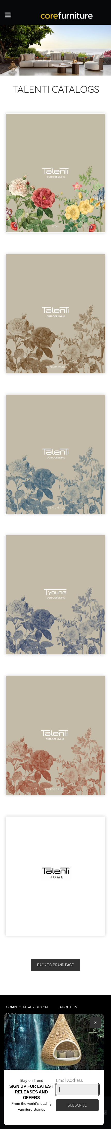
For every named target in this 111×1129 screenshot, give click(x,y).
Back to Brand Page (55, 964)
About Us (68, 1007)
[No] (104, 1112)
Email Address (69, 1080)
